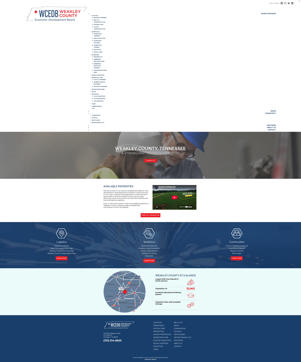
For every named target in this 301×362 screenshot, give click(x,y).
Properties (158, 331)
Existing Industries (162, 340)
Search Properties (162, 334)
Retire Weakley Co (182, 337)
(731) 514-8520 (274, 3)
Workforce (158, 325)
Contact (178, 346)
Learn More (61, 258)
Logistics (157, 322)
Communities (180, 328)
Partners (178, 340)
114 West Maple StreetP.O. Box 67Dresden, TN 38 (111, 335)
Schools (178, 331)
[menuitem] (268, 13)
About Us (178, 343)
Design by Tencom (150, 359)
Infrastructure (160, 337)
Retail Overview (160, 343)
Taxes (155, 349)
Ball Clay (178, 322)
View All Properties (150, 215)
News (176, 325)
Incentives (158, 346)
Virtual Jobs (159, 328)
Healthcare (179, 334)
